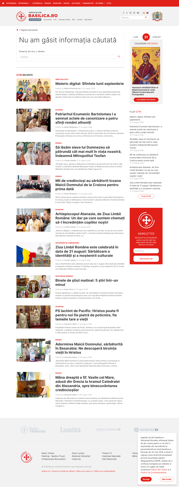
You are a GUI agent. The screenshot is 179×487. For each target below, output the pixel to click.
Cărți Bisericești (109, 459)
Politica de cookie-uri (84, 471)
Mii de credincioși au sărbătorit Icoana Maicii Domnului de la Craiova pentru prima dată (88, 184)
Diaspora (57, 3)
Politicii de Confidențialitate (153, 472)
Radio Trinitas (48, 453)
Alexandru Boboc (70, 324)
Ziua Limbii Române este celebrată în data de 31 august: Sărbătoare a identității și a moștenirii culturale (86, 251)
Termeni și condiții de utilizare (63, 471)
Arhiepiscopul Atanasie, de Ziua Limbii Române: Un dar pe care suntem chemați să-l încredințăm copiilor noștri (90, 218)
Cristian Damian (70, 160)
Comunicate (88, 3)
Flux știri (146, 196)
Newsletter (88, 19)
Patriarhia (11, 3)
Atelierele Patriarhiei (81, 456)
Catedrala (38, 3)
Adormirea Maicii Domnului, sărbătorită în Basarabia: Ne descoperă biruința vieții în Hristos (89, 348)
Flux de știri (35, 19)
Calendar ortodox (64, 19)
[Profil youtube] (138, 13)
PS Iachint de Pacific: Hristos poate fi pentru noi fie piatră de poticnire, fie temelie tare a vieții (87, 315)
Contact (80, 19)
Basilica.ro (43, 15)
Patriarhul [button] (23, 3)
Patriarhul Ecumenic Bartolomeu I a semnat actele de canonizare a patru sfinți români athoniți (86, 118)
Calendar (146, 43)
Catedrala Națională (111, 456)
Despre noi (46, 471)
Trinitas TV (107, 453)
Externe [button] (100, 3)
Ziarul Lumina (78, 453)
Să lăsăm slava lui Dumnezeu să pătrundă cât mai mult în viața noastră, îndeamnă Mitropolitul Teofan (88, 151)
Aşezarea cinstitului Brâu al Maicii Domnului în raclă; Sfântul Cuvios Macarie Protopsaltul (145, 91)
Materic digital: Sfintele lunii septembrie (89, 83)
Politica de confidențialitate (104, 471)
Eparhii (48, 3)
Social (67, 3)
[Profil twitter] (127, 13)
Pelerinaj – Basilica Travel (53, 456)
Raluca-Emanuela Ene (72, 88)
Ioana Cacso (68, 289)
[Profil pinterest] (134, 13)
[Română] (144, 13)
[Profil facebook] (123, 13)
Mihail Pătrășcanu (71, 127)
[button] (175, 3)
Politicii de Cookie (158, 469)
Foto (109, 3)
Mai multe (166, 479)
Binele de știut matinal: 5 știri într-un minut (86, 282)
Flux (135, 111)
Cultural (76, 3)
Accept (146, 479)
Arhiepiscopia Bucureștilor (54, 459)
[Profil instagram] (130, 13)
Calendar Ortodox (146, 100)
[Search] (146, 18)
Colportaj (76, 459)
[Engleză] (147, 13)
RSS (73, 19)
